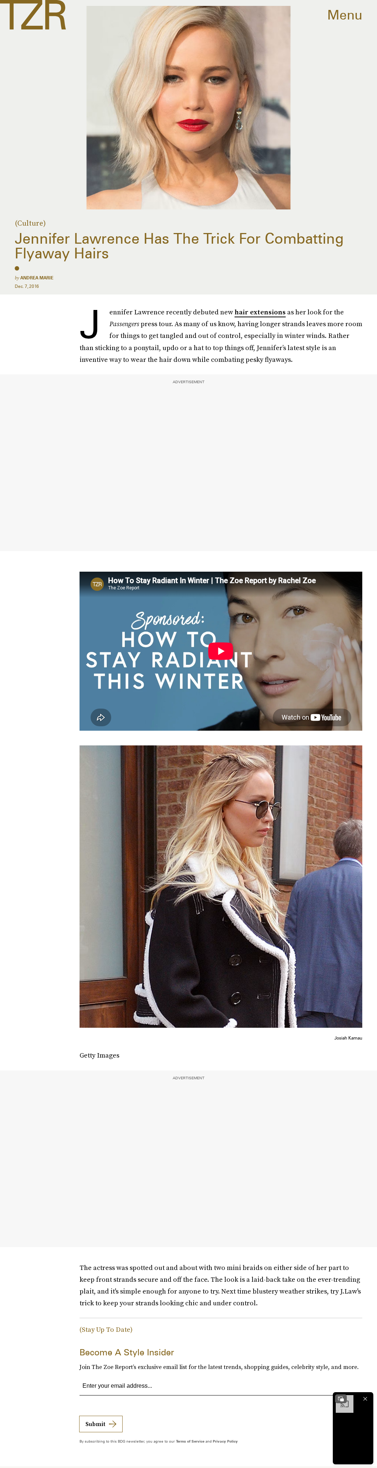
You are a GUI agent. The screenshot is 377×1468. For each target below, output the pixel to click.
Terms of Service (190, 1441)
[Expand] (341, 1398)
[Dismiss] (365, 1398)
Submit (95, 1424)
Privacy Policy (225, 1441)
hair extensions (260, 312)
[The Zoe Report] (33, 14)
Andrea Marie (36, 277)
